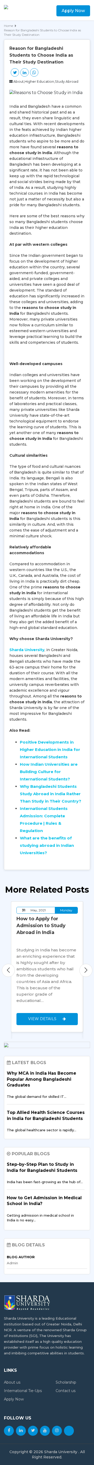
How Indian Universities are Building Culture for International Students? (49, 771)
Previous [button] (8, 970)
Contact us (65, 1390)
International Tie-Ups (23, 1390)
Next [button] (85, 970)
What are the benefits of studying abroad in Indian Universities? (47, 845)
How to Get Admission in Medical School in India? (44, 1200)
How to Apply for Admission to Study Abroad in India (41, 925)
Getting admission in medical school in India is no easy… (40, 1217)
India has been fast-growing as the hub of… (45, 1182)
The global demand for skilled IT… (36, 1096)
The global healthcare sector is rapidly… (41, 1130)
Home (8, 26)
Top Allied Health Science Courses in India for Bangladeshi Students (46, 1115)
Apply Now (73, 10)
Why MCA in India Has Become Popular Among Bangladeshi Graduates (41, 1079)
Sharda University (26, 649)
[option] (47, 966)
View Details (42, 1018)
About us (12, 1382)
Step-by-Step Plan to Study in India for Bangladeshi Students (42, 1167)
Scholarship (66, 1382)
